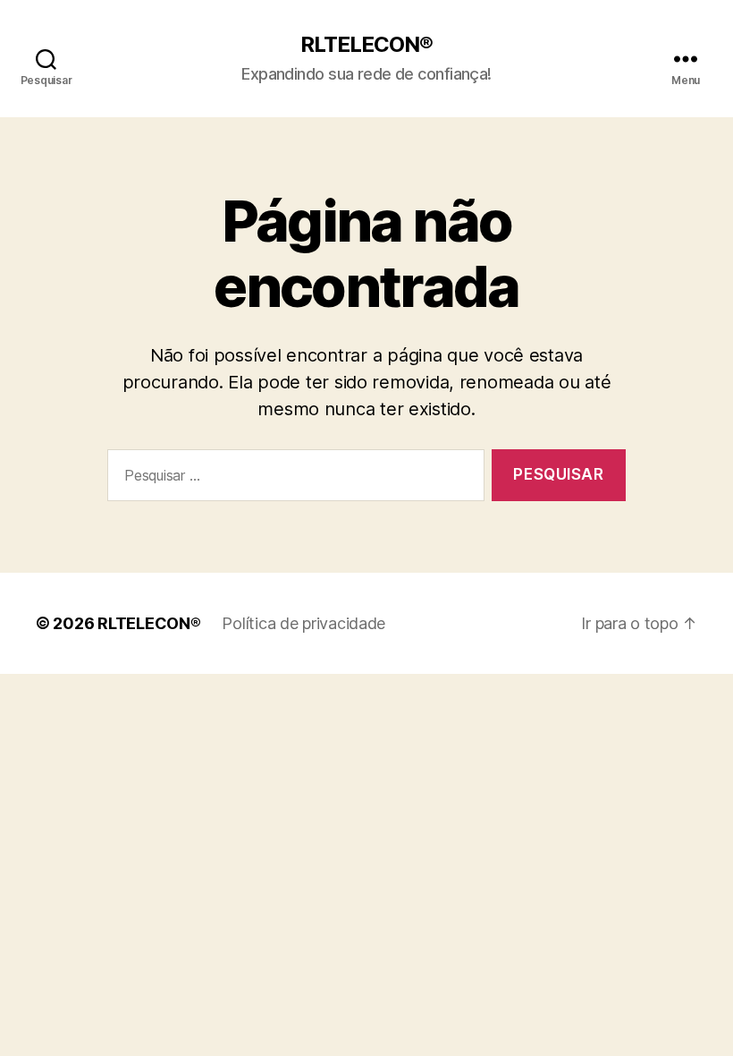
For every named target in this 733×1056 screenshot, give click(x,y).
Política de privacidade (303, 623)
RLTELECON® (366, 44)
